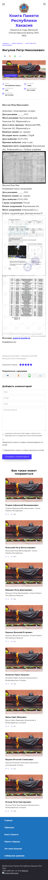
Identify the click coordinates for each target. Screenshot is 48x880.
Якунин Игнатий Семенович (19, 759)
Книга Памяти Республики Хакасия (24, 20)
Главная (8, 820)
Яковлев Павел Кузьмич (17, 675)
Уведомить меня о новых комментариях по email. (22, 443)
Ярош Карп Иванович (16, 717)
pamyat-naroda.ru (21, 338)
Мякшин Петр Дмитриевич (18, 590)
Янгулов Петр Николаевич (14, 359)
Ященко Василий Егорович (18, 632)
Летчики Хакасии (13, 849)
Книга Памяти (11, 75)
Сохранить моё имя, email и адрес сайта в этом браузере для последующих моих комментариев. (23, 434)
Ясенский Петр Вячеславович (20, 547)
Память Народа (12, 842)
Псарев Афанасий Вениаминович (22, 505)
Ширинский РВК (30, 356)
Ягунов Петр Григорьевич (18, 802)
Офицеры (9, 827)
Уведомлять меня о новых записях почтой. (24, 450)
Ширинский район (11, 356)
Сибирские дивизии (14, 856)
